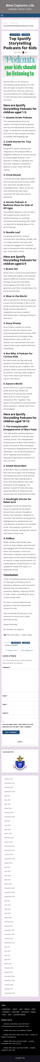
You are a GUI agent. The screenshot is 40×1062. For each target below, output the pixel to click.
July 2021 (7, 947)
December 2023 (9, 846)
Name (5, 696)
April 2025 (7, 804)
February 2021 (8, 968)
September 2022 (9, 896)
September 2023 (9, 859)
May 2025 (7, 800)
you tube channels (19, 1014)
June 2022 (7, 905)
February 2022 (8, 922)
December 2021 (9, 930)
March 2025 (8, 808)
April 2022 (7, 913)
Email (5, 704)
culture (15, 1009)
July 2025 (7, 796)
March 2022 (8, 917)
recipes (33, 1012)
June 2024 (7, 825)
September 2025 (9, 791)
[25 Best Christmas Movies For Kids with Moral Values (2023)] (20, 763)
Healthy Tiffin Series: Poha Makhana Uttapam (17, 1030)
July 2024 (7, 821)
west (9, 1014)
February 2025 (8, 812)
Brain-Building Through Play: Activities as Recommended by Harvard (28, 650)
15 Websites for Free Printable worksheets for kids (12, 650)
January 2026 (8, 779)
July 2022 (7, 901)
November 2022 (9, 892)
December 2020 (9, 976)
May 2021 (7, 955)
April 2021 (7, 959)
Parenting (26, 34)
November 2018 (9, 993)
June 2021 (7, 951)
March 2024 (8, 833)
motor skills (15, 1012)
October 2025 (8, 787)
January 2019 (8, 989)
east (21, 1009)
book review (6, 1009)
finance (27, 1009)
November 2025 (9, 783)
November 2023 (9, 850)
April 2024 (7, 829)
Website (5, 713)
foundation (6, 1012)
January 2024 (8, 842)
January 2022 (8, 926)
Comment (6, 667)
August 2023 (8, 863)
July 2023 (7, 867)
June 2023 (7, 871)
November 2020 (9, 980)
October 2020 (8, 985)
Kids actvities (15, 34)
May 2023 (7, 875)
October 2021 (8, 938)
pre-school (25, 1012)
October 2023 (8, 854)
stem (4, 1014)
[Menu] (2, 15)
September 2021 (9, 943)
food (33, 1009)
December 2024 (9, 817)
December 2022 (9, 888)
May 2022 (7, 909)
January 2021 (8, 972)
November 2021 (9, 934)
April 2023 (7, 880)
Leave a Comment (11, 645)
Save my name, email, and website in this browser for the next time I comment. (17, 726)
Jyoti (26, 52)
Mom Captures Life (20, 5)
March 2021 (8, 964)
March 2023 (8, 884)
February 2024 (8, 838)
